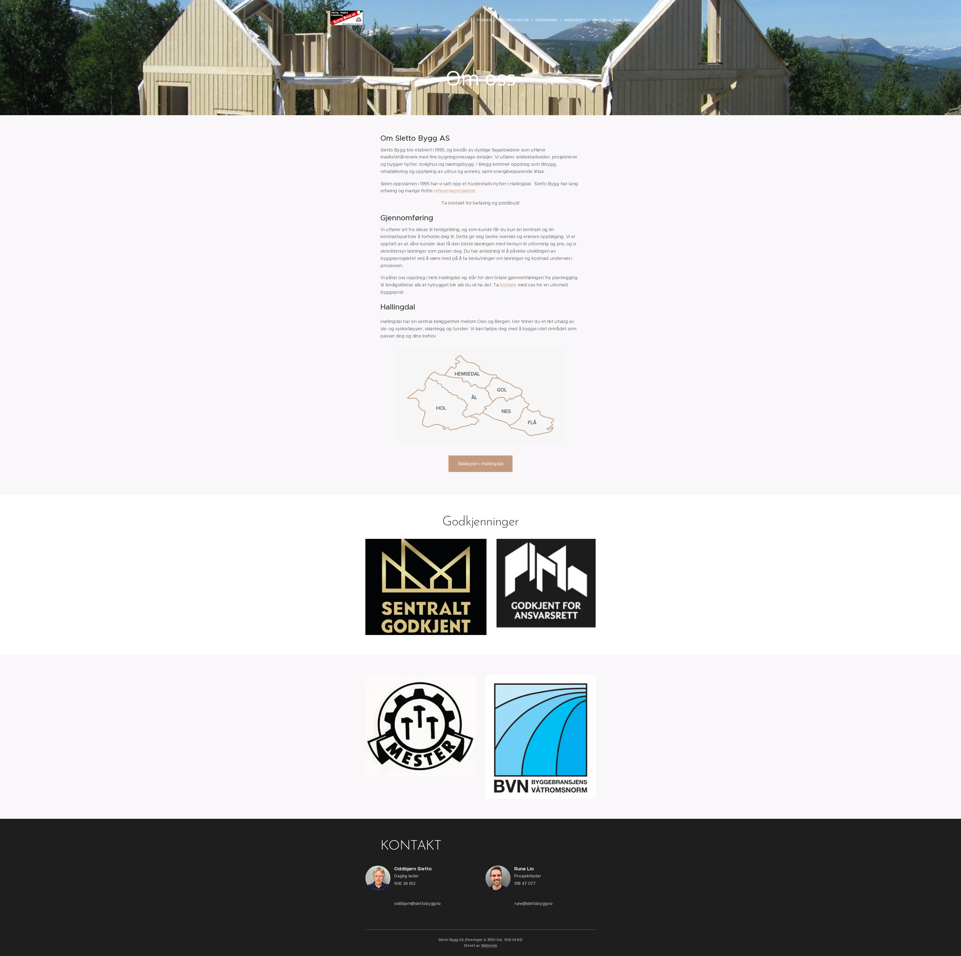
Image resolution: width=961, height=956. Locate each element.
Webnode (489, 945)
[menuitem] (486, 20)
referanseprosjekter (454, 191)
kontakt (508, 285)
